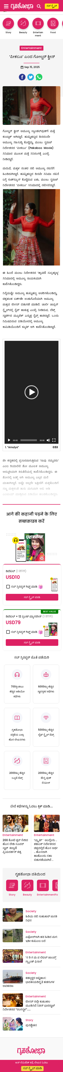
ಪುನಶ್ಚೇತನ (31, 1025)
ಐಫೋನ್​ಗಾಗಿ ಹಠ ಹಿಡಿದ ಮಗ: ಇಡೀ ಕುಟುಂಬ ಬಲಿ (42, 939)
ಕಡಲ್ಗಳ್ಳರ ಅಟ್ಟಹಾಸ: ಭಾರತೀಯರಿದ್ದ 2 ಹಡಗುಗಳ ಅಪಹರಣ (28, 982)
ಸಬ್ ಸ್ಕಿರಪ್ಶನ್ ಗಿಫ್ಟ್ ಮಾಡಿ (23, 587)
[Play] (9, 440)
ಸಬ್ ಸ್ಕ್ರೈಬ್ (52, 6)
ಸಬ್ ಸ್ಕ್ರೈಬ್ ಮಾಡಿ (32, 597)
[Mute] (48, 440)
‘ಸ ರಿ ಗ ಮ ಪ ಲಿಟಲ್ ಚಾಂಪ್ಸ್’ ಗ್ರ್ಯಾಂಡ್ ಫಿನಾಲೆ (41, 959)
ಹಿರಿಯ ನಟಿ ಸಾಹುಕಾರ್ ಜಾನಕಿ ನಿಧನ (41, 918)
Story (12, 894)
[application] (31, 392)
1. (12, 447)
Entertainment (31, 48)
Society (31, 911)
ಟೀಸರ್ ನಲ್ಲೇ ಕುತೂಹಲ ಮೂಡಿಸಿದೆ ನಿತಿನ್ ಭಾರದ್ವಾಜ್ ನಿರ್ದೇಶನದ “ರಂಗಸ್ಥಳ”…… (29, 1005)
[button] (31, 392)
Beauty (27, 894)
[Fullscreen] (54, 440)
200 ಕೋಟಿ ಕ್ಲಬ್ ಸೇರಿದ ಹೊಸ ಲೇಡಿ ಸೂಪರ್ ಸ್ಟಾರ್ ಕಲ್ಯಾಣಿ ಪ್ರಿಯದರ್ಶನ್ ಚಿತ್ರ (15, 846)
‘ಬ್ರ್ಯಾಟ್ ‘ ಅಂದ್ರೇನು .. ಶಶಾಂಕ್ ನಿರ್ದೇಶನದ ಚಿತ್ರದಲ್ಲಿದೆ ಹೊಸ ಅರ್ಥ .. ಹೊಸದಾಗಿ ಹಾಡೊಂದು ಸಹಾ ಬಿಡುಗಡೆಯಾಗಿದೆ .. (46, 850)
